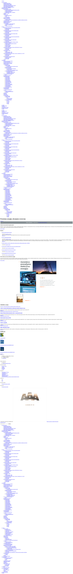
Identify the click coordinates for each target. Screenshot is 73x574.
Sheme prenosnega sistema (9, 10)
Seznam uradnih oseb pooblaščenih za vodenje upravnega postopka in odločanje (16, 552)
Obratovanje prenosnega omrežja (8, 174)
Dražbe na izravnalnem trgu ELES (10, 493)
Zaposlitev (3, 106)
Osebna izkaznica (7, 529)
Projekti (3, 26)
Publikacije (5, 562)
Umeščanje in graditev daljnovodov (10, 23)
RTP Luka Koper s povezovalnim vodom (9, 56)
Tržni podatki (5, 94)
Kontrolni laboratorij (6, 87)
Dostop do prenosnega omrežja (8, 63)
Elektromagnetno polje (8, 15)
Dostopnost (1, 422)
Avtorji (4, 422)
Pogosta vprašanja (7, 46)
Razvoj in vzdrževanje (5, 8)
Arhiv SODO (7, 551)
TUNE (5, 59)
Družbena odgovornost (8, 539)
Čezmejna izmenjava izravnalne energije (12, 66)
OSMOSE (3, 367)
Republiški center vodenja (7, 75)
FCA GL (8, 101)
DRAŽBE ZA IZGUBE (10, 73)
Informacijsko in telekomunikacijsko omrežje (10, 5)
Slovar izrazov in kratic (7, 563)
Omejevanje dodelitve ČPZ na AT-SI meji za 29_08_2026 (9, 253)
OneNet (3, 369)
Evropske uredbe (6, 95)
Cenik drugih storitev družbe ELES (5, 374)
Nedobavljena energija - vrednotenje (10, 12)
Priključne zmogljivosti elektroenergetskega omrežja (12, 123)
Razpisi (5, 570)
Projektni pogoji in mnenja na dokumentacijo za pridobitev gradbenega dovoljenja (16, 442)
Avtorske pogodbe (9, 548)
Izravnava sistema (7, 65)
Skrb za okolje (7, 538)
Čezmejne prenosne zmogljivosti (8, 62)
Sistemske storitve (6, 177)
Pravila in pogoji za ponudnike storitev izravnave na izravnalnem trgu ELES (11, 246)
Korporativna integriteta (8, 532)
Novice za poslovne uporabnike (8, 187)
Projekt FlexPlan (7, 83)
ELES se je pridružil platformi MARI (6, 237)
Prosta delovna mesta (6, 567)
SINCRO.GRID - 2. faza (8, 52)
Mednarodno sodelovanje (7, 543)
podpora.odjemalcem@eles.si (7, 363)
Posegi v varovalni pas (7, 18)
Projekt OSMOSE (7, 78)
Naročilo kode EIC (6, 88)
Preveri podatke (2, 228)
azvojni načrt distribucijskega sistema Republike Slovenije (8, 352)
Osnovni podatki (6, 528)
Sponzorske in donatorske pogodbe (11, 547)
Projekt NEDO (7, 77)
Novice (6, 559)
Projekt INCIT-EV (7, 193)
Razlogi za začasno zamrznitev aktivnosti (10, 43)
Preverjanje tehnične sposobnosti (11, 68)
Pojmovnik (5, 93)
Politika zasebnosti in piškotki (51, 421)
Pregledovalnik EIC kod (8, 89)
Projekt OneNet (7, 79)
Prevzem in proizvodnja (7, 61)
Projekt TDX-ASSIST (8, 82)
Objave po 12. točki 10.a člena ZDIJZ (10, 546)
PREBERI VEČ (27, 300)
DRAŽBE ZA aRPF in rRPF (11, 72)
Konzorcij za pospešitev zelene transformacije (11, 540)
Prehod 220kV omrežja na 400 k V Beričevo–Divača (11, 155)
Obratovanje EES (9, 212)
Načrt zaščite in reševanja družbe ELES (5, 372)
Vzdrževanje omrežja (6, 20)
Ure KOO (6, 92)
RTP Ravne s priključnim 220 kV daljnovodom (10, 39)
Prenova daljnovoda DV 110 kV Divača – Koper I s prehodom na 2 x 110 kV (14, 53)
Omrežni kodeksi (7, 96)
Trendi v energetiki (3, 322)
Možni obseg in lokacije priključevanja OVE (5, 375)
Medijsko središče (4, 111)
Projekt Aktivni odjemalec (8, 84)
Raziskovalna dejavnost (7, 556)
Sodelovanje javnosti (8, 158)
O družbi (3, 110)
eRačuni (5, 555)
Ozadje (6, 51)
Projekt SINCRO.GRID (7, 50)
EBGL (8, 525)
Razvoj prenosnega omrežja (7, 9)
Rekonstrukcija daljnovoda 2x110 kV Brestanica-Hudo (11, 30)
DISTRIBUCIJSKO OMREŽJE (6, 7)
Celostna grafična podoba (7, 560)
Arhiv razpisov (6, 571)
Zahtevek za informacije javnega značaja (10, 550)
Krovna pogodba (9, 69)
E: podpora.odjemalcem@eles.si (42, 222)
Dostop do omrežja (9, 98)
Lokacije (6, 554)
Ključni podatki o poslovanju (9, 531)
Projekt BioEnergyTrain (8, 509)
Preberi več (3, 235)
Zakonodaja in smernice (7, 22)
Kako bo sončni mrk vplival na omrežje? (7, 232)
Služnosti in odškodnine (7, 17)
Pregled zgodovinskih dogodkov (8, 544)
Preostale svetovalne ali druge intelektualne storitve (14, 549)
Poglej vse (1, 339)
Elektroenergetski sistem (7, 3)
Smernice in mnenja (8, 19)
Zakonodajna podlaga (8, 67)
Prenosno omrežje (4, 2)
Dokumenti (5, 206)
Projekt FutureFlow (8, 85)
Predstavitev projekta (8, 28)
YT (2, 380)
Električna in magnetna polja (9, 24)
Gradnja (5, 436)
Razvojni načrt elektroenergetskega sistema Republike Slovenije (10, 376)
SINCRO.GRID (7, 190)
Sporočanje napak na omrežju (8, 21)
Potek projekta (7, 32)
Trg (7, 97)
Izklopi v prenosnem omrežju (9, 91)
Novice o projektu (7, 45)
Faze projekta (7, 41)
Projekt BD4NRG (7, 503)
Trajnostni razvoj (6, 537)
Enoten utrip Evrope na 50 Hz (5, 317)
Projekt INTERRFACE (8, 506)
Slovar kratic (7, 565)
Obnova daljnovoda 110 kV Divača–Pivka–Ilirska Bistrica (11, 36)
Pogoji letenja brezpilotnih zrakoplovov (9, 120)
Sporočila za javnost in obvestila (8, 557)
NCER (8, 103)
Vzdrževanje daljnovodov (8, 139)
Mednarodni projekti (6, 76)
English (3, 114)
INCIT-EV (3, 368)
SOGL (8, 100)
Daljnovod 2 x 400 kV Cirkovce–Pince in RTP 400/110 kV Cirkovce (13, 47)
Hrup (6, 16)
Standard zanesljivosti (8, 11)
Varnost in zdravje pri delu (8, 542)
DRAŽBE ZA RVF (9, 71)
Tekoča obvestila (7, 209)
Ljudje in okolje (6, 14)
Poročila (5, 203)
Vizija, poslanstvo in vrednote (8, 535)
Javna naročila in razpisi (5, 107)
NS (2, 381)
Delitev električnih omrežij (4, 327)
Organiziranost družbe (8, 530)
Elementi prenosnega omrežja (8, 4)
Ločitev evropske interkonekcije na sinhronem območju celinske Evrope (12, 308)
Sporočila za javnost (8, 234)
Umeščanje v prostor (6, 126)
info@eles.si (4, 358)
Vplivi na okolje (7, 44)
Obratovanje (3, 60)
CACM (8, 102)
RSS (6, 74)
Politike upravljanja (8, 533)
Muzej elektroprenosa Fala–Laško (8, 6)
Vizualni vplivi (7, 439)
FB (2, 379)
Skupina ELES (6, 536)
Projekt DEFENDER (8, 81)
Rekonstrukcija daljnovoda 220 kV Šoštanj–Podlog (10, 33)
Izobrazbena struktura (8, 541)
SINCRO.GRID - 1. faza (8, 474)
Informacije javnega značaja (7, 545)
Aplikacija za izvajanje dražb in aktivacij (12, 70)
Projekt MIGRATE (8, 86)
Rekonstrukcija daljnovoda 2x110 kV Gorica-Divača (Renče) (12, 27)
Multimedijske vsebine (7, 561)
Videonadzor (56, 421)
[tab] (40, 278)
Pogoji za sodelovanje (8, 490)
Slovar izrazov (7, 564)
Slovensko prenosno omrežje (7, 117)
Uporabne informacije (5, 108)
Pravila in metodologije (8, 522)
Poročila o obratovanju (8, 90)
